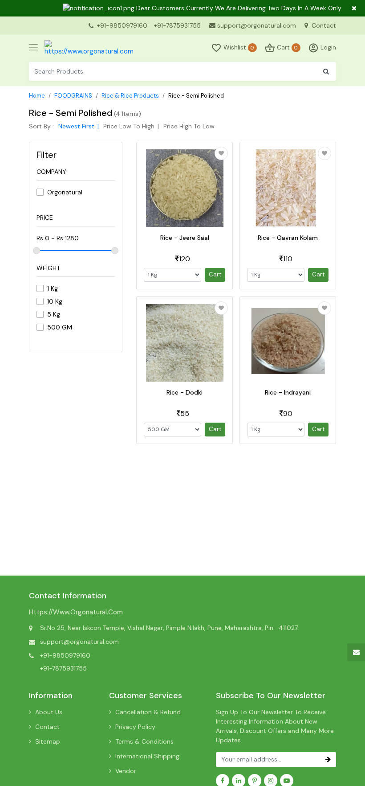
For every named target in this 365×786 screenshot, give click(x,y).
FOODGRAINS (73, 95)
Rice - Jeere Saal (184, 238)
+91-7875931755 (177, 25)
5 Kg (53, 314)
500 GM (59, 327)
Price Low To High (128, 126)
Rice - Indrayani (288, 392)
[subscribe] (328, 759)
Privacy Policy (135, 727)
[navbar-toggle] (33, 48)
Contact (323, 25)
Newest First (76, 126)
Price (44, 218)
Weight (48, 268)
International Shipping (147, 756)
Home (37, 95)
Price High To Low (189, 126)
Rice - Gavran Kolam (288, 238)
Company (51, 172)
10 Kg (54, 301)
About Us (48, 712)
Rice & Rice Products (130, 95)
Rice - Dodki (184, 392)
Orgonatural (64, 192)
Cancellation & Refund (148, 712)
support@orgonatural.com (256, 25)
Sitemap (47, 741)
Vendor (125, 771)
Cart (215, 274)
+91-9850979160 (122, 25)
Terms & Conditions (144, 741)
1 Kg (52, 288)
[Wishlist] (221, 153)
